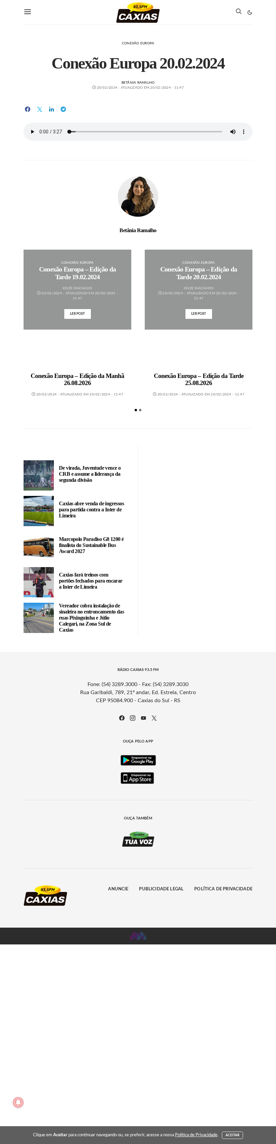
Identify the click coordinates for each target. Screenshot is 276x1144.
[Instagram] (132, 718)
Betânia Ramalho (138, 82)
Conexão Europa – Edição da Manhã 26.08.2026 (77, 379)
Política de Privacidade (223, 889)
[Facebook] (122, 718)
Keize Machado (77, 288)
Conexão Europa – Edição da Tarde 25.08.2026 (198, 379)
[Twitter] (154, 718)
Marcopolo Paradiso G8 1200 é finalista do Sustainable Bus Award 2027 (91, 545)
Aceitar (233, 1135)
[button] (249, 12)
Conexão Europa (138, 43)
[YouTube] (143, 718)
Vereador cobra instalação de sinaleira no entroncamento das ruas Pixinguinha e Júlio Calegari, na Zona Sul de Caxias (91, 618)
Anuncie (118, 889)
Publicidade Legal (161, 889)
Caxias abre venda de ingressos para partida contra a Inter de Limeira (91, 509)
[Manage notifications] (18, 1102)
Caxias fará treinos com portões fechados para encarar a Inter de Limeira (91, 581)
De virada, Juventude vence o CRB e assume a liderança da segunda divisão (89, 474)
